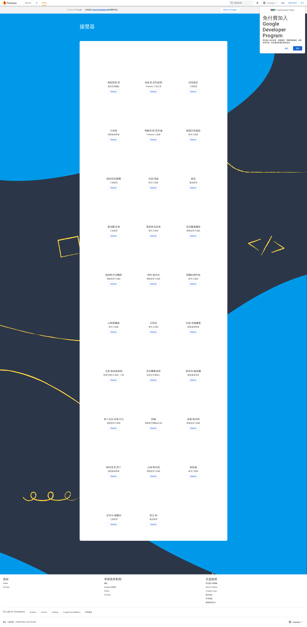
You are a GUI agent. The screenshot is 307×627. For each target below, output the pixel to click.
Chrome (44, 612)
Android (33, 612)
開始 (297, 48)
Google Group (211, 591)
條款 (4, 622)
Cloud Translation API (101, 10)
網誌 (283, 3)
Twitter (5, 583)
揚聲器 (44, 3)
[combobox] (241, 3)
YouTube (6, 587)
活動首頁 (28, 3)
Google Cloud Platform (71, 612)
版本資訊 (209, 595)
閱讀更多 (113, 92)
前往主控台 (293, 3)
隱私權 (11, 622)
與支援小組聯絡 (211, 583)
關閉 (286, 48)
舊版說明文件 (211, 602)
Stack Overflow (211, 587)
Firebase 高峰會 (110, 587)
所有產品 (88, 612)
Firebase (55, 612)
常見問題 (209, 598)
